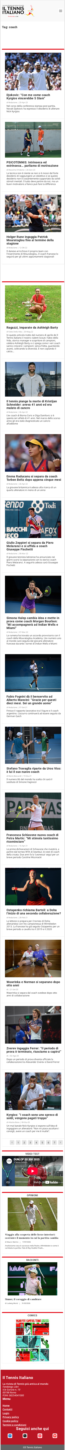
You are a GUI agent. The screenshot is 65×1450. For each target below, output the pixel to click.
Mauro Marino (12, 1242)
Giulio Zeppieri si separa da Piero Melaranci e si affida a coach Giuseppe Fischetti (30, 546)
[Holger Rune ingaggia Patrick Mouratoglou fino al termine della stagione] (33, 213)
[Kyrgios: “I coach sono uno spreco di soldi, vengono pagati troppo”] (33, 1091)
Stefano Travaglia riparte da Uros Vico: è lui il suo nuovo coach (33, 770)
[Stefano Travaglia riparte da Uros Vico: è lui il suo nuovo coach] (33, 745)
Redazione (12, 102)
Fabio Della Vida (15, 331)
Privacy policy (11, 1417)
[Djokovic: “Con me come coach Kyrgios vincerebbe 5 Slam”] (33, 71)
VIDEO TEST (32, 1153)
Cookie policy (10, 1421)
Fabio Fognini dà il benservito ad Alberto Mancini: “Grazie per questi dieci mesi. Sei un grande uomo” (31, 700)
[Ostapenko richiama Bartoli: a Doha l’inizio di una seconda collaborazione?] (33, 886)
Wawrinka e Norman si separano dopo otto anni (33, 983)
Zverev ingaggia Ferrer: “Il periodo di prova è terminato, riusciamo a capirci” (33, 1049)
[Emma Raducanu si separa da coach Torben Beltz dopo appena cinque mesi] (33, 453)
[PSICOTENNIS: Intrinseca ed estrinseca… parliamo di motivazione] (33, 140)
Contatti (7, 1409)
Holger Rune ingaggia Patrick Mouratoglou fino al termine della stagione (30, 240)
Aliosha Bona (14, 1122)
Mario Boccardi (14, 776)
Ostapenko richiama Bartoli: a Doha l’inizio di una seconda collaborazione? (33, 911)
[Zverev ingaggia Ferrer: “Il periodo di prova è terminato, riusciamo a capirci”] (33, 1025)
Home (6, 1405)
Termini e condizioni (14, 1425)
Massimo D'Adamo (16, 170)
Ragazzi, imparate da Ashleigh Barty (32, 327)
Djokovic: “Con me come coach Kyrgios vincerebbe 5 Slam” (28, 96)
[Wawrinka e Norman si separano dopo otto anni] (33, 958)
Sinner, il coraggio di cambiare (23, 1299)
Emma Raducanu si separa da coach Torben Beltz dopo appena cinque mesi (33, 478)
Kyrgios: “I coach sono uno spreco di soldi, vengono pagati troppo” (32, 1116)
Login (6, 1413)
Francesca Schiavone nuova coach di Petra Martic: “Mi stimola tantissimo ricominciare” (32, 838)
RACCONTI (32, 1260)
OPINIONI (32, 1195)
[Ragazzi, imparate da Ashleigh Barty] (33, 304)
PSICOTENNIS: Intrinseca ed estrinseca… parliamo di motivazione (32, 164)
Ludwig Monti (12, 1303)
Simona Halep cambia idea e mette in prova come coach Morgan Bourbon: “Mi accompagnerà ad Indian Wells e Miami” (32, 623)
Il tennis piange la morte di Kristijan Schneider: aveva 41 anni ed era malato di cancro (31, 404)
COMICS (32, 1315)
